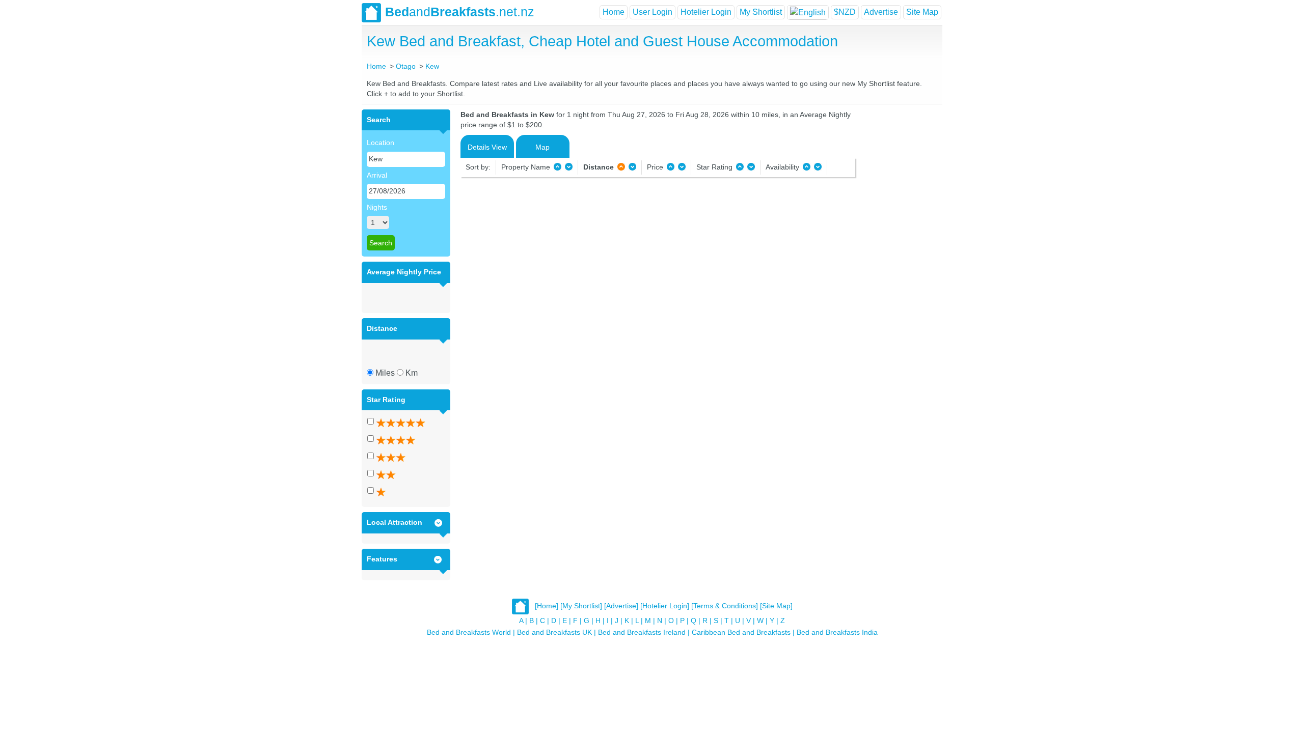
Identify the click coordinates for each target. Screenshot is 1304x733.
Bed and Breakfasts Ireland (642, 632)
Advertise (881, 12)
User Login (652, 12)
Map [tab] (542, 147)
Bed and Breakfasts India (837, 632)
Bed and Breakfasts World (469, 632)
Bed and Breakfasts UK (554, 632)
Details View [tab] (487, 147)
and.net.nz (459, 12)
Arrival (377, 175)
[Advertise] (621, 606)
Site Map (922, 12)
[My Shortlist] (581, 606)
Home (613, 12)
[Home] (546, 606)
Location (380, 142)
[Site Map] (776, 606)
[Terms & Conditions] (724, 606)
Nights (377, 207)
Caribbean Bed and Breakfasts (741, 632)
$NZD (845, 12)
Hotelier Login (706, 12)
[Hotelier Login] (664, 606)
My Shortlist (761, 12)
